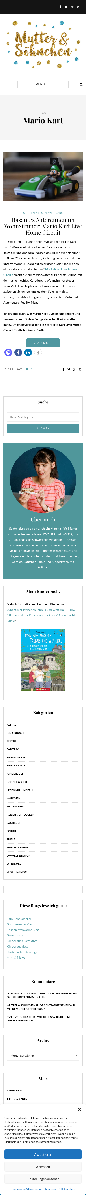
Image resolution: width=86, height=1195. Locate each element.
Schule (12, 831)
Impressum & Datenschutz (28, 1189)
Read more (43, 342)
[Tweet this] (69, 369)
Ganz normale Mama (21, 924)
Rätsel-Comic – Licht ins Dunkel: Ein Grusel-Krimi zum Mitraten (42, 995)
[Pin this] (80, 369)
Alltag (12, 724)
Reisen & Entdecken (20, 814)
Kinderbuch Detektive (22, 941)
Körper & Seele (17, 782)
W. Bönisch (14, 993)
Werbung (55, 213)
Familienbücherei (19, 919)
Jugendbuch (16, 757)
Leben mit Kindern (20, 790)
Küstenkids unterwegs (22, 952)
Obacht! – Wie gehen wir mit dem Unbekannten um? (41, 1007)
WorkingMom (17, 872)
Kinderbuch (15, 773)
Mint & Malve (16, 957)
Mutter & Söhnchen (21, 1005)
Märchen (13, 798)
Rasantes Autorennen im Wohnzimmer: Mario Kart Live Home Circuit (43, 226)
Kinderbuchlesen (18, 946)
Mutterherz (15, 806)
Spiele (11, 839)
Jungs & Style (16, 765)
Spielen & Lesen (35, 213)
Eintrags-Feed (17, 1098)
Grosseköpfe (15, 935)
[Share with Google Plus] (74, 369)
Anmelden (14, 1090)
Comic (11, 741)
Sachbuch (14, 822)
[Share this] (63, 369)
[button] (79, 1109)
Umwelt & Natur (18, 855)
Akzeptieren (43, 1154)
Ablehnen (43, 1167)
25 (30, 369)
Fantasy (13, 749)
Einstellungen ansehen (43, 1179)
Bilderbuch (15, 732)
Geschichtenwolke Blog (23, 930)
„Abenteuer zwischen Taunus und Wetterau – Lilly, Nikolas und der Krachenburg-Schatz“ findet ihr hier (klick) (42, 615)
